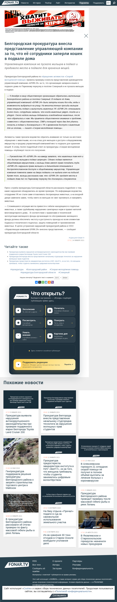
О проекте (57, 561)
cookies (53, 579)
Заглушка (57, 568)
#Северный (63, 272)
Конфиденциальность (82, 568)
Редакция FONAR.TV (76, 238)
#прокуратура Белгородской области (38, 272)
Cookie (27, 588)
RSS (34, 561)
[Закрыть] (86, 36)
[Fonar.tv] (10, 3)
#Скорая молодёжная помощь (64, 269)
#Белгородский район (36, 269)
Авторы (56, 564)
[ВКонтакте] (36, 282)
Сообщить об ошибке (38, 570)
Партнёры (77, 561)
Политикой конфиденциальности (73, 591)
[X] (39, 282)
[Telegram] (46, 282)
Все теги (36, 564)
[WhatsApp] (42, 282)
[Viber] (52, 282)
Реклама (76, 564)
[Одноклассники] (49, 282)
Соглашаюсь (59, 595)
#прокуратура (16, 269)
